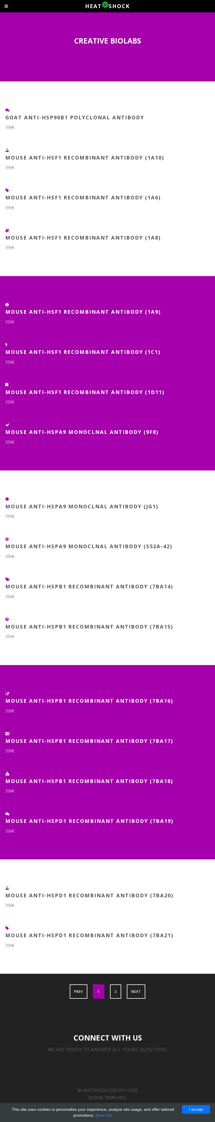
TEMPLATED (116, 1097)
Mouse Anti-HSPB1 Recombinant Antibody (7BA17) (89, 740)
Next (136, 991)
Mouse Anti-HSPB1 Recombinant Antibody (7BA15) (89, 626)
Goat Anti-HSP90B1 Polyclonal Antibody (74, 117)
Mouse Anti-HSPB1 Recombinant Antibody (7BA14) (89, 586)
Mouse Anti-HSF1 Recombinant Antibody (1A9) (83, 311)
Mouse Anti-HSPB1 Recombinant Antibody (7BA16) (89, 700)
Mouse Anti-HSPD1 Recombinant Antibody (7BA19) (89, 820)
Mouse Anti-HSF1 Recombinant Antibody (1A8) (83, 237)
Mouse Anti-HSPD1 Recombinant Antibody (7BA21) (89, 935)
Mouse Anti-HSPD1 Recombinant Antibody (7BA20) (89, 895)
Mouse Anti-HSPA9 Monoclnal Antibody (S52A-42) (88, 546)
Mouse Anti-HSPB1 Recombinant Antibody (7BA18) (89, 780)
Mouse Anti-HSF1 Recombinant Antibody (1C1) (83, 351)
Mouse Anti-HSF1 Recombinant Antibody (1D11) (85, 391)
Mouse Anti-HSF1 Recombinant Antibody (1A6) (83, 197)
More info (103, 1115)
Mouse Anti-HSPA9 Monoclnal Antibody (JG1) (81, 506)
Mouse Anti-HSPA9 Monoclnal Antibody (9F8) (82, 431)
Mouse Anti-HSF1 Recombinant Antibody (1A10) (84, 157)
